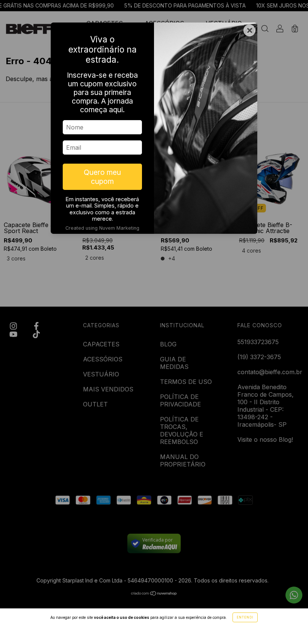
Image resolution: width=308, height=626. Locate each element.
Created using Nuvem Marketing (102, 228)
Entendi (245, 617)
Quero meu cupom (102, 177)
